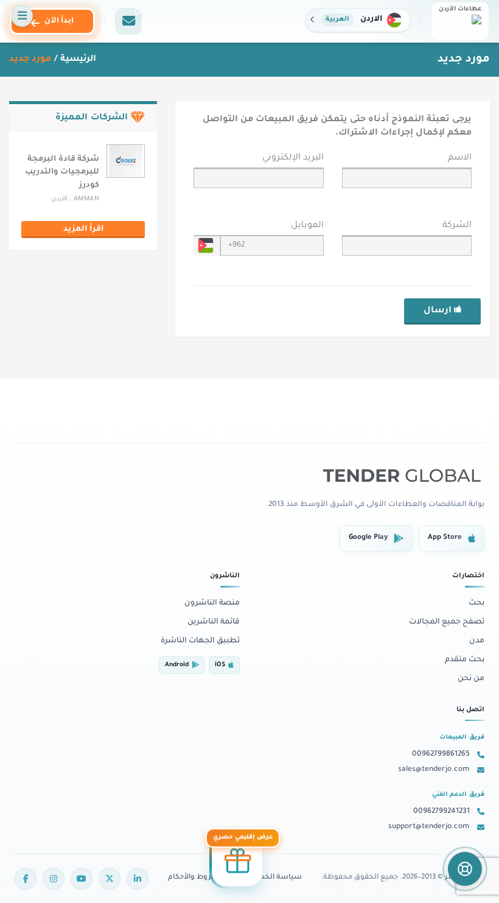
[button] (358, 20)
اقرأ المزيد (83, 229)
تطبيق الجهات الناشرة (200, 641)
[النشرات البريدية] (128, 21)
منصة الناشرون (212, 603)
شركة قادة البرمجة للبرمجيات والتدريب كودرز (62, 172)
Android (177, 665)
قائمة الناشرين (213, 622)
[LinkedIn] (137, 879)
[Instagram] (54, 879)
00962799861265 (441, 754)
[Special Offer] (237, 862)
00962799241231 (441, 811)
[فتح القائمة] (22, 16)
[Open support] (465, 869)
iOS (220, 665)
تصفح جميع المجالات (446, 622)
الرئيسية (78, 60)
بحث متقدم (464, 660)
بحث (476, 603)
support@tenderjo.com (429, 827)
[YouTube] (81, 879)
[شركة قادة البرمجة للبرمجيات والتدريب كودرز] (125, 162)
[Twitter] (109, 879)
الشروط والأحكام (196, 878)
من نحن (471, 679)
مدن (476, 641)
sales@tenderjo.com (434, 769)
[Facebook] (26, 879)
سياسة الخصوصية (269, 878)
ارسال (439, 311)
